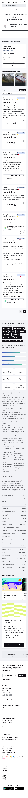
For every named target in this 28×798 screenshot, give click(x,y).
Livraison (4, 709)
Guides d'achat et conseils (8, 718)
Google (20, 636)
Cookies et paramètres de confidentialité (12, 746)
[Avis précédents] (20, 311)
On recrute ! (5, 690)
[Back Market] (14, 2)
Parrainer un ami (6, 730)
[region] (14, 80)
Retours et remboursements (9, 711)
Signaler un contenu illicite (8, 752)
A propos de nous (6, 688)
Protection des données (8, 744)
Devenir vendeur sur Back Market (10, 703)
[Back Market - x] (10, 695)
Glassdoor (5, 768)
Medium (4, 770)
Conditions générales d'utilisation (10, 737)
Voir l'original (17, 259)
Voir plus (5, 117)
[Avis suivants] (24, 311)
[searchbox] (15, 5)
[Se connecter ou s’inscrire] (21, 2)
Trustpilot (4, 766)
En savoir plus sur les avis (10, 65)
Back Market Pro (6, 692)
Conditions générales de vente (10, 739)
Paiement (4, 707)
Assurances (5, 714)
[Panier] (24, 2)
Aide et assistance (6, 716)
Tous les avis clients (7, 722)
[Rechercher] (3, 5)
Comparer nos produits (8, 720)
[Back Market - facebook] (7, 695)
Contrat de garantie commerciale (10, 741)
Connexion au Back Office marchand (11, 705)
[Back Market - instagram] (3, 695)
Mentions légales (6, 750)
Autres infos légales (7, 748)
